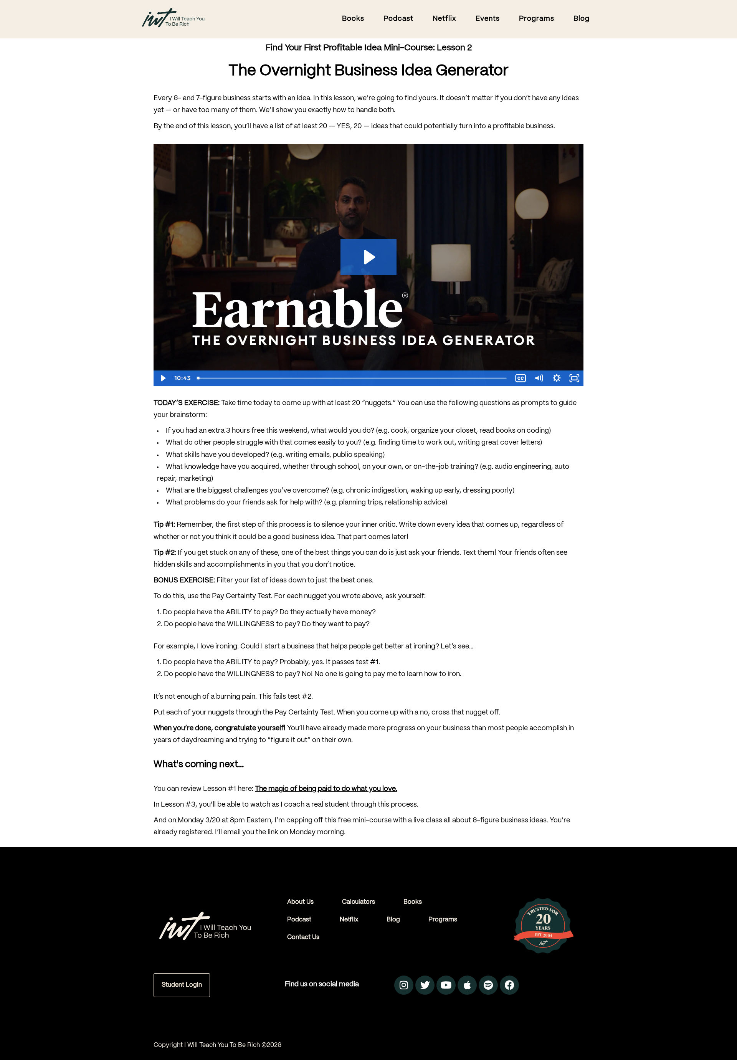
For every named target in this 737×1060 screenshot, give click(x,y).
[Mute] (539, 378)
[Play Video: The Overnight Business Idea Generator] (368, 257)
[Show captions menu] (521, 378)
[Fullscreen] (574, 378)
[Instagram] (403, 985)
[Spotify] (488, 985)
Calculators (358, 902)
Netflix (349, 920)
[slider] (352, 378)
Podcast (299, 920)
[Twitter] (425, 985)
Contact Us (303, 937)
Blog (393, 920)
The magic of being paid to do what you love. (326, 789)
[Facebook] (509, 985)
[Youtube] (446, 985)
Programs (442, 920)
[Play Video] (163, 378)
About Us (300, 902)
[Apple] (467, 985)
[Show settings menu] (557, 378)
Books (412, 902)
